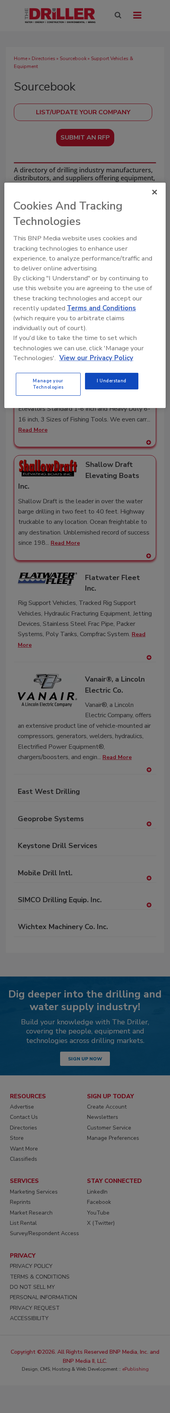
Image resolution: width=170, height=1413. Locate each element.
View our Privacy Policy (96, 358)
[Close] (154, 192)
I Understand (112, 381)
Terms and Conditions (101, 308)
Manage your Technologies (48, 384)
